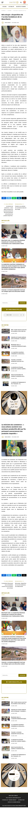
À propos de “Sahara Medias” (9, 800)
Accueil (5, 6)
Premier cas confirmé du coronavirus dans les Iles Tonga (20, 207)
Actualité (11, 6)
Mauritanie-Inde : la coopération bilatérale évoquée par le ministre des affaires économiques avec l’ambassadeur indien (13, 242)
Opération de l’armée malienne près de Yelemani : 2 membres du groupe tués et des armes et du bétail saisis (18, 339)
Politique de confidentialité (13, 798)
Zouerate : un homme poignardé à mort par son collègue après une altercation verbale (13, 291)
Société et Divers (21, 6)
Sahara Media (8, 22)
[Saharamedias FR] (14, 2)
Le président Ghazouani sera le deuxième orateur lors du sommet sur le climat (7, 585)
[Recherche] (21, 2)
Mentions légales (13, 795)
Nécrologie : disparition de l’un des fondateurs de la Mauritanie (20, 584)
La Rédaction (21, 800)
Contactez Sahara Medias (14, 802)
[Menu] (2, 2)
